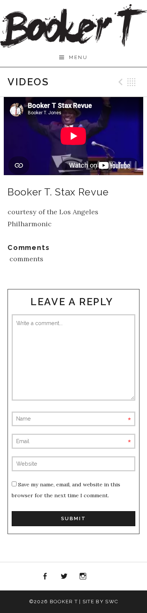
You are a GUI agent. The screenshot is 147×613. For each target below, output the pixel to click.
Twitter (64, 576)
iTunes (102, 576)
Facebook (45, 576)
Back (132, 82)
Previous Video (119, 82)
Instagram (83, 576)
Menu (78, 57)
